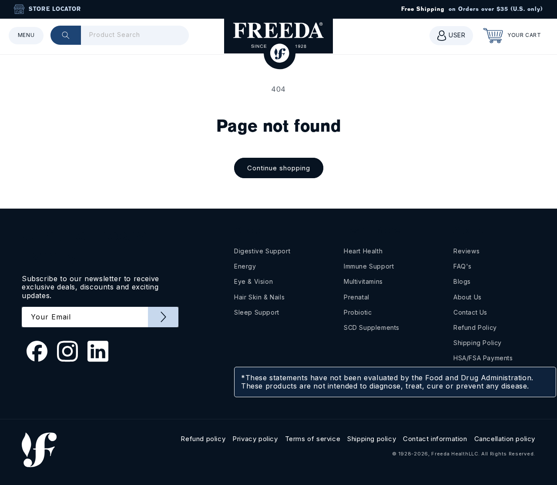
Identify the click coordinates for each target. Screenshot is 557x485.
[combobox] (119, 35)
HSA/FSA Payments (483, 358)
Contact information (435, 439)
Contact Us (470, 312)
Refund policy (203, 439)
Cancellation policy (504, 439)
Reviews (466, 251)
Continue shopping (278, 168)
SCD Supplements (371, 327)
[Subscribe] (163, 317)
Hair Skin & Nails (259, 297)
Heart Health (363, 251)
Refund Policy (475, 327)
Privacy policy (255, 439)
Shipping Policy (477, 342)
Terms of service (313, 439)
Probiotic (358, 312)
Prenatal (356, 297)
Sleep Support (256, 312)
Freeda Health (449, 454)
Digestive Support (262, 251)
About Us (467, 297)
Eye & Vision (253, 281)
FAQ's (462, 266)
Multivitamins (363, 281)
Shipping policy (371, 439)
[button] (26, 35)
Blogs (462, 281)
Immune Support (369, 266)
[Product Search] (65, 35)
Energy (245, 266)
